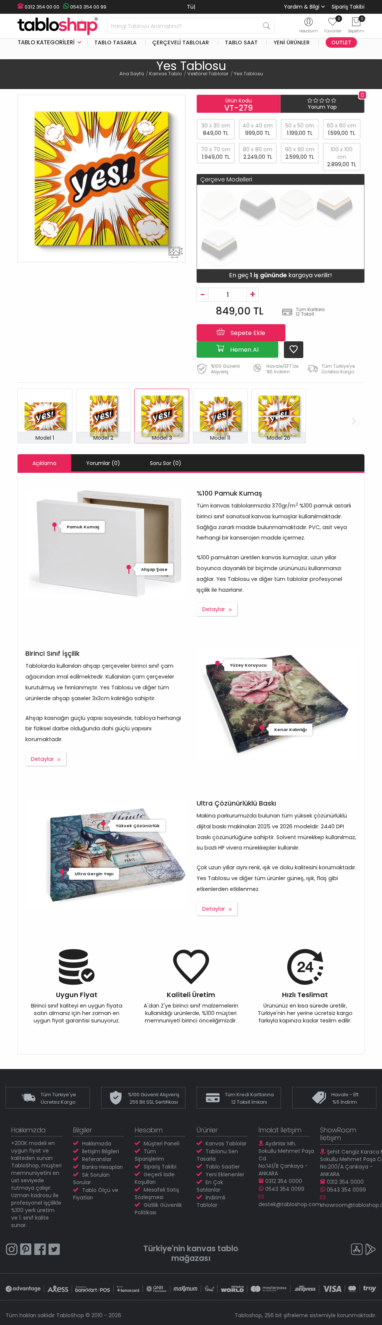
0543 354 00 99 (87, 7)
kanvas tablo (212, 1248)
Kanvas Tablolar (226, 1143)
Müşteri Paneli (161, 1143)
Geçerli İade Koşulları (155, 1178)
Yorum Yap (322, 107)
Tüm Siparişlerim (149, 1155)
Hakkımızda (96, 1143)
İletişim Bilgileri (100, 1151)
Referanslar (97, 1159)
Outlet (341, 42)
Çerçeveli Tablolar (180, 42)
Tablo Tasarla (115, 42)
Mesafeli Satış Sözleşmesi (157, 1193)
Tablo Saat (241, 42)
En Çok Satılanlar (210, 1186)
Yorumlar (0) (103, 463)
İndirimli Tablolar (211, 1201)
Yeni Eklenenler (225, 1174)
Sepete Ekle (247, 333)
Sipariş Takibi (348, 6)
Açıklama (44, 463)
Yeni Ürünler (291, 42)
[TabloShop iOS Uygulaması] (356, 1250)
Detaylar (213, 609)
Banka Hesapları (102, 1167)
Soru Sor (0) (165, 463)
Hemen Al (244, 349)
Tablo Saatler (223, 1166)
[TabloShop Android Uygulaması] (370, 1250)
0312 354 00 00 (41, 7)
